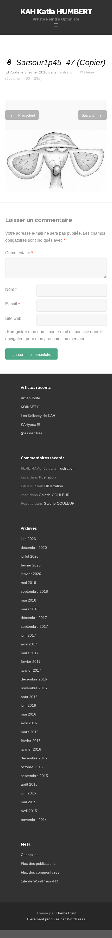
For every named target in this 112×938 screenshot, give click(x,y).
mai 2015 (28, 802)
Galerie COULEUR (54, 495)
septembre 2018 (34, 591)
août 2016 (29, 697)
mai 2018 (28, 600)
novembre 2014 (34, 820)
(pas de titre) (31, 433)
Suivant (92, 114)
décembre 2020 (34, 547)
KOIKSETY (30, 407)
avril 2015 (29, 811)
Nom (11, 289)
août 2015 (29, 784)
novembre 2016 (34, 688)
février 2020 (31, 565)
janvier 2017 (31, 670)
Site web (13, 318)
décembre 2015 (34, 758)
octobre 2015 (32, 767)
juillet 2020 (30, 556)
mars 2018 (30, 609)
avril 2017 (29, 644)
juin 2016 (28, 705)
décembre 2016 (34, 679)
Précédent (22, 114)
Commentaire (19, 253)
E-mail (12, 304)
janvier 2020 (31, 574)
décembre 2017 (34, 618)
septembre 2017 (34, 626)
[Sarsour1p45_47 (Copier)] (56, 161)
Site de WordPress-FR (39, 881)
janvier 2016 (31, 749)
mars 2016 (30, 732)
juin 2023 (28, 539)
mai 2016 (28, 714)
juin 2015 (28, 793)
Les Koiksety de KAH (38, 416)
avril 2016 (29, 723)
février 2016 (31, 741)
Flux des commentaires (40, 872)
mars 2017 (30, 653)
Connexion (30, 855)
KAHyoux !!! (30, 424)
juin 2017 (28, 635)
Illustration (66, 72)
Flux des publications (38, 863)
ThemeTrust (66, 913)
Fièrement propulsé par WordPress (56, 919)
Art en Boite (30, 398)
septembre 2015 (34, 776)
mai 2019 (28, 583)
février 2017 (31, 661)
